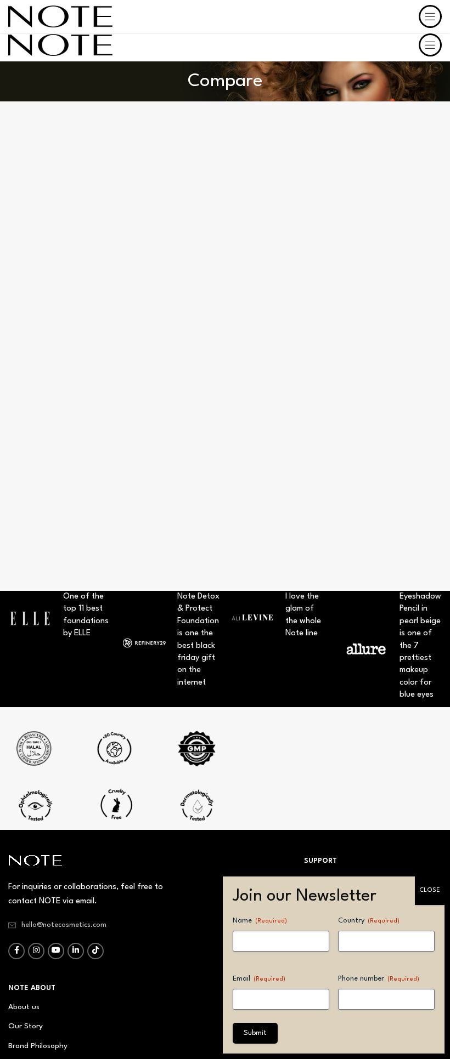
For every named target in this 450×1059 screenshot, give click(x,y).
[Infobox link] (114, 753)
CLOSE (429, 890)
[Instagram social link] (36, 951)
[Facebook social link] (16, 951)
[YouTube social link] (56, 951)
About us (24, 1007)
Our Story (25, 1026)
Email (259, 978)
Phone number (378, 978)
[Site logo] (60, 45)
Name (260, 920)
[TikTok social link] (95, 951)
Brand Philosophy (38, 1046)
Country (369, 920)
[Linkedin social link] (76, 951)
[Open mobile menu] (430, 45)
